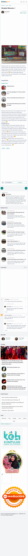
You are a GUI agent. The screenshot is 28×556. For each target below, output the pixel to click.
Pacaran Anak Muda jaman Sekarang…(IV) (15, 97)
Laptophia (22, 553)
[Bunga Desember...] (3, 89)
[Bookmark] (2, 182)
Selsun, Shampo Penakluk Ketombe (9, 397)
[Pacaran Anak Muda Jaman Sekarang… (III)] (3, 261)
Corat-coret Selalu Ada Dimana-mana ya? (16, 250)
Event (20, 418)
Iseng (4, 148)
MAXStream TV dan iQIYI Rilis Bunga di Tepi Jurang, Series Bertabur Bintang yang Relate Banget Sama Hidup (12, 362)
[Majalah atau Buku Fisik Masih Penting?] (3, 234)
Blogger (14, 418)
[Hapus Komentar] (26, 299)
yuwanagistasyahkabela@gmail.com (11, 513)
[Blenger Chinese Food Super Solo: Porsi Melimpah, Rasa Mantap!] (4, 383)
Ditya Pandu (8, 194)
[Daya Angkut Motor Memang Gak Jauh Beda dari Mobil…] (3, 107)
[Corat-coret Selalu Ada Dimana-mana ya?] (3, 252)
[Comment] (25, 267)
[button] (23, 13)
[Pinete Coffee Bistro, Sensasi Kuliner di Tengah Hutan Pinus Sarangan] (4, 377)
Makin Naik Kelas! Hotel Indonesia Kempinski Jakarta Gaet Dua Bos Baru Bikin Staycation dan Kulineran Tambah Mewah (16, 388)
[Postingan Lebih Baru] (26, 188)
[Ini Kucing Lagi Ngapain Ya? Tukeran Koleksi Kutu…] (3, 95)
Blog (9, 418)
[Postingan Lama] (2, 188)
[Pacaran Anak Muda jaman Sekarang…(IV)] (3, 101)
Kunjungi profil (7, 339)
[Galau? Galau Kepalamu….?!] (3, 243)
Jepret (8, 148)
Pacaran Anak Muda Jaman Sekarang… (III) (16, 259)
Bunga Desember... (11, 86)
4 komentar (9, 182)
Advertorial (4, 418)
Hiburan (24, 418)
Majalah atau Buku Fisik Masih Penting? (15, 232)
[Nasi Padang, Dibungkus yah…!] (4, 370)
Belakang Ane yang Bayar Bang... (14, 223)
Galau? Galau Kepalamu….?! (13, 241)
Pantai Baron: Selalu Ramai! (8, 410)
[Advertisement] (14, 29)
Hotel (14, 421)
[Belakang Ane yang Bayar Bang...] (3, 225)
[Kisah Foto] (5, 2)
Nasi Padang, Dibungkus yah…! (13, 367)
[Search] (24, 2)
